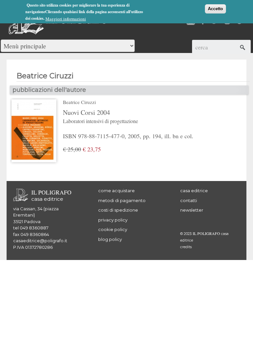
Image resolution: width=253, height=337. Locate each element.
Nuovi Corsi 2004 (100, 116)
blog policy (110, 239)
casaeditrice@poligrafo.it (40, 240)
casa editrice (194, 190)
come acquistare (116, 190)
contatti (188, 200)
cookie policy (112, 229)
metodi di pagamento (122, 200)
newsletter (191, 210)
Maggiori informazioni (65, 19)
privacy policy (112, 219)
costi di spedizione (118, 210)
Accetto (215, 8)
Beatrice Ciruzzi (79, 102)
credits (186, 247)
